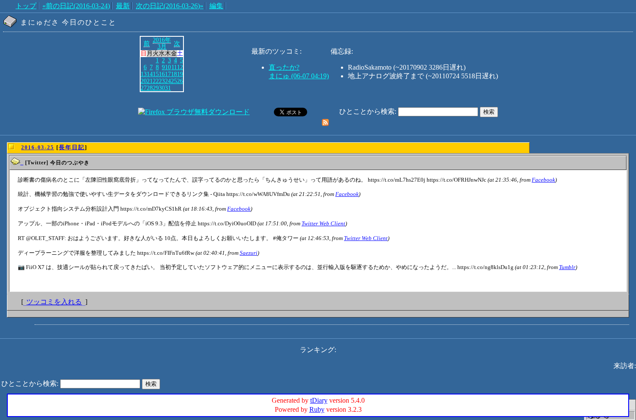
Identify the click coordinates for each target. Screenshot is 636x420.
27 (144, 87)
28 (150, 87)
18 (174, 74)
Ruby (316, 409)
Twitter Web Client (323, 223)
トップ (26, 6)
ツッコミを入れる (54, 301)
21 (150, 80)
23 (162, 80)
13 (144, 74)
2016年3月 (162, 43)
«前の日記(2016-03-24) (76, 6)
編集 (216, 6)
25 (174, 80)
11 (174, 67)
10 (168, 67)
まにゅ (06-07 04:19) (299, 76)
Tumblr (567, 267)
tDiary (319, 400)
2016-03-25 (37, 147)
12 (180, 67)
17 (168, 74)
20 (144, 80)
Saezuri (248, 253)
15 (156, 74)
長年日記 (72, 147)
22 (156, 80)
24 (168, 80)
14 (150, 74)
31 (168, 87)
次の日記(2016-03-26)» (169, 6)
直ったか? (284, 67)
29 (156, 87)
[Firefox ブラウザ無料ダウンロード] (194, 111)
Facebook (543, 179)
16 (162, 74)
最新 (123, 6)
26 (180, 80)
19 (180, 74)
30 (162, 87)
